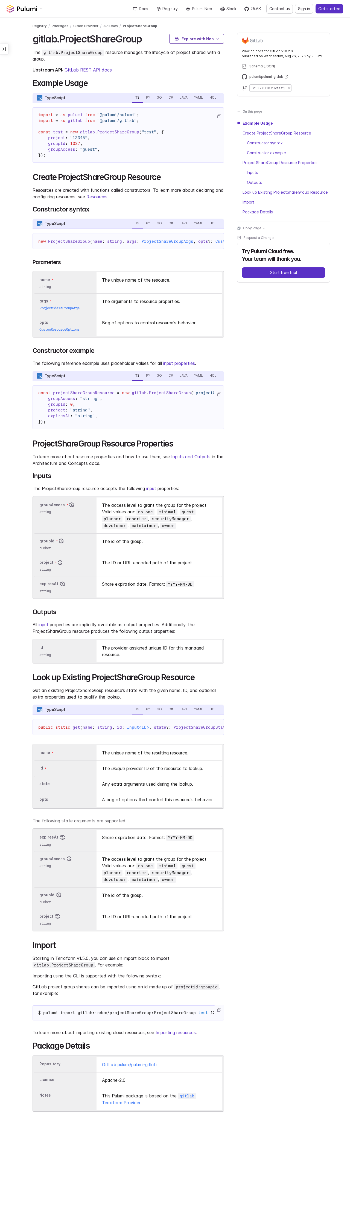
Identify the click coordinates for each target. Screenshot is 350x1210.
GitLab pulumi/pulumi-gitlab (129, 1064)
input (151, 488)
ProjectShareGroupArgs (167, 241)
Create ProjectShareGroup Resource (277, 133)
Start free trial (283, 272)
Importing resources (176, 1032)
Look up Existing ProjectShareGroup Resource (285, 192)
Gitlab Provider (85, 26)
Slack (231, 8)
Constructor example (266, 152)
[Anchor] (146, 38)
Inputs (252, 172)
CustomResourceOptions (59, 329)
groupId (46, 541)
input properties (179, 363)
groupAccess (52, 504)
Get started (329, 8)
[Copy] (219, 116)
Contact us (279, 8)
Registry (170, 8)
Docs (143, 8)
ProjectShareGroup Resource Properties (280, 162)
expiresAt (48, 584)
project (46, 562)
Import (248, 202)
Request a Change (258, 238)
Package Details (258, 212)
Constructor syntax (265, 143)
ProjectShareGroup (140, 26)
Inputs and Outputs (191, 456)
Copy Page (252, 228)
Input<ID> (138, 727)
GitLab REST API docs (88, 70)
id (41, 647)
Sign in (304, 8)
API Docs (110, 26)
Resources (96, 196)
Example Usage (258, 123)
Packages (60, 26)
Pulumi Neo (202, 8)
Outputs (254, 182)
